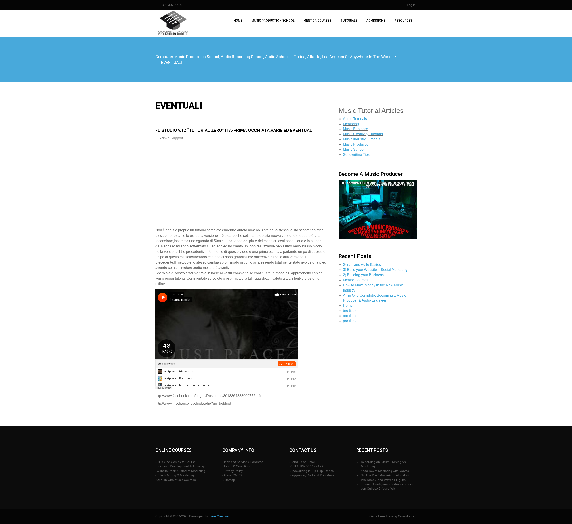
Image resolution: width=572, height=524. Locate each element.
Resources (403, 20)
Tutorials (349, 20)
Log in (411, 5)
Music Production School (272, 20)
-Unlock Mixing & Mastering (174, 475)
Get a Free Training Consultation (392, 516)
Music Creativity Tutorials (363, 134)
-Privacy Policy (232, 471)
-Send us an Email (302, 462)
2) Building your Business (363, 275)
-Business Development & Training (179, 466)
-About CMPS (232, 475)
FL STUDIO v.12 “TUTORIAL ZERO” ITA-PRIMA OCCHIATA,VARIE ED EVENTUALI (234, 130)
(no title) (349, 311)
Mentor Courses (317, 20)
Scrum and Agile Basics (362, 264)
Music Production (356, 144)
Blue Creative (219, 516)
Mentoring (351, 124)
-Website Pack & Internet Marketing (180, 471)
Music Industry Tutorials (361, 139)
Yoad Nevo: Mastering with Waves (385, 471)
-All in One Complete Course (175, 462)
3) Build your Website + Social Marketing (375, 270)
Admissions (375, 20)
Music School (353, 149)
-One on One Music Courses (175, 480)
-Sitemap (228, 480)
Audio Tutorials (355, 119)
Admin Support (171, 138)
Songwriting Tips (356, 154)
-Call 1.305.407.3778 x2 (306, 466)
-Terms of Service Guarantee (242, 462)
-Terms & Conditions (236, 466)
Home (237, 20)
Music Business (355, 129)
